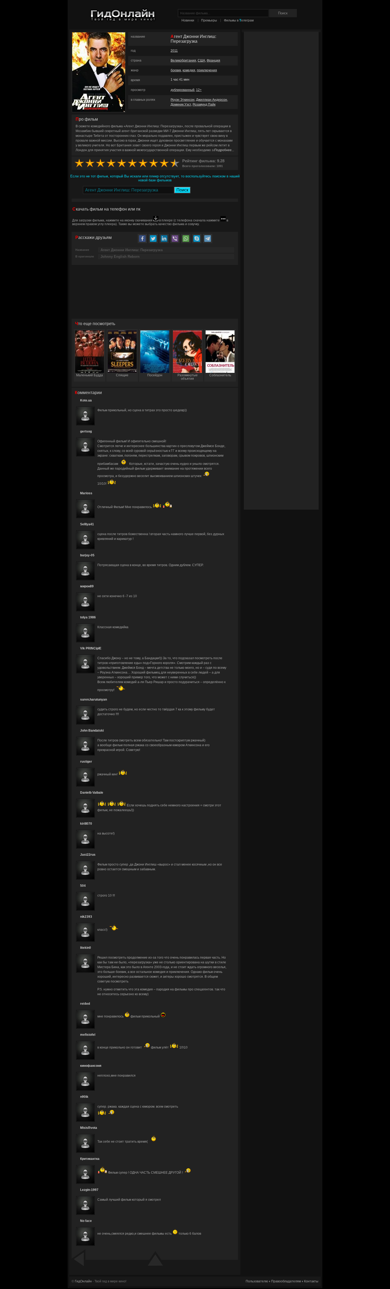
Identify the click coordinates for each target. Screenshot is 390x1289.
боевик (176, 70)
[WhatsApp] (185, 238)
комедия (189, 70)
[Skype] (196, 238)
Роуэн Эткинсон (182, 100)
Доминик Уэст (181, 104)
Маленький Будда (89, 375)
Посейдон (154, 375)
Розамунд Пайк (204, 104)
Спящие (122, 375)
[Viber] (175, 238)
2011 (174, 51)
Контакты (311, 1281)
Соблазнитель (220, 375)
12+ (199, 90)
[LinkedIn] (164, 238)
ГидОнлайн (83, 1281)
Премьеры (209, 20)
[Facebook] (142, 238)
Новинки (187, 20)
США (201, 60)
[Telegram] (207, 238)
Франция (213, 60)
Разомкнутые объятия (187, 377)
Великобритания (183, 60)
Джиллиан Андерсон (211, 100)
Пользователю (257, 1281)
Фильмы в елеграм (239, 20)
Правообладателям (286, 1281)
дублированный (182, 90)
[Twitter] (153, 238)
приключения (207, 70)
